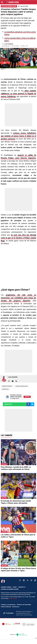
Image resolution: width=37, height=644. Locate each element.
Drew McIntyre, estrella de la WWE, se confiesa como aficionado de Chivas (16, 468)
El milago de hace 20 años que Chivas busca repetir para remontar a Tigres (18, 569)
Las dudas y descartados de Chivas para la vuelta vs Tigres (18, 535)
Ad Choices (15, 607)
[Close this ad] (36, 638)
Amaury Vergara (7, 386)
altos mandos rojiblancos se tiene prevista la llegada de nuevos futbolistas (18, 93)
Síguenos (27, 396)
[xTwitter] (28, 580)
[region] (18, 642)
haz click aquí (13, 598)
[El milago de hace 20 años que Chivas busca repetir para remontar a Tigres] (18, 554)
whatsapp (9, 404)
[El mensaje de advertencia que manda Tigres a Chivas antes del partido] (18, 486)
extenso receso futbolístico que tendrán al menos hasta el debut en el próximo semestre (18, 136)
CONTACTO (21, 587)
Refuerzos (5, 389)
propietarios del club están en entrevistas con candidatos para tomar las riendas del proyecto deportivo (18, 298)
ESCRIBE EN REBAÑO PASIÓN (9, 589)
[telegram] (31, 580)
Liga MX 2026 (24, 6)
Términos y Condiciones (8, 605)
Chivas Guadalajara (21, 386)
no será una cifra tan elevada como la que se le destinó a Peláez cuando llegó (18, 238)
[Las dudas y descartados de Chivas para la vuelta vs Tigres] (18, 520)
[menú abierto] (2, 2)
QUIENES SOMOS (6, 587)
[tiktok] (35, 580)
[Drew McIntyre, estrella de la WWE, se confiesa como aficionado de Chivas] (18, 452)
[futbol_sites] (9, 613)
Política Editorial (6, 607)
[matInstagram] (24, 580)
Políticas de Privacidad (24, 605)
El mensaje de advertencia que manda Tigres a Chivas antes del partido (16, 502)
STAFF (15, 587)
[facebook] (20, 580)
